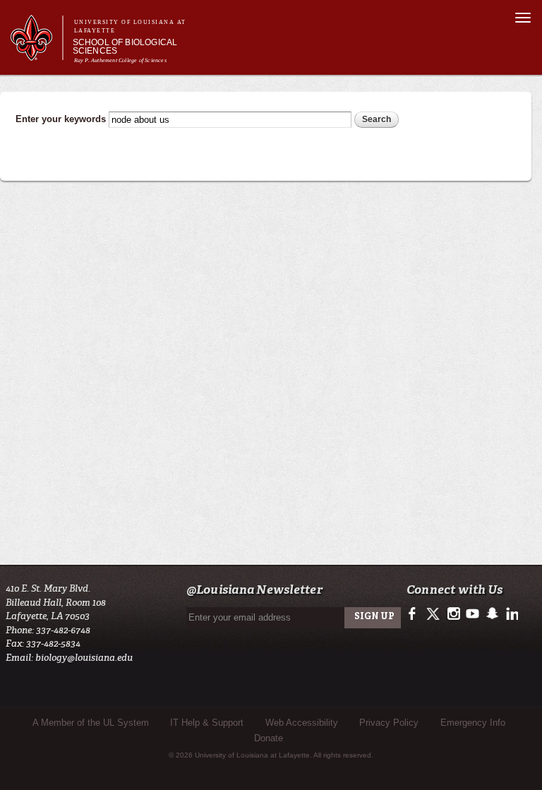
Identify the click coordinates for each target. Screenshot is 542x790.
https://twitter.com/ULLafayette (434, 614)
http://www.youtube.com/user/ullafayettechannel (472, 614)
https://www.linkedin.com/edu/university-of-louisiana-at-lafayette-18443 (510, 614)
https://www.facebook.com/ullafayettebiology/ (415, 614)
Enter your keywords (62, 119)
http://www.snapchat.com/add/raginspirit (491, 614)
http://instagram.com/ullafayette (453, 614)
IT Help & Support (206, 722)
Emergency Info (472, 722)
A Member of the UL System (90, 722)
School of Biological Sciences (125, 46)
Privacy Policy (388, 722)
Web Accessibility (301, 722)
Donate (268, 738)
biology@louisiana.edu (84, 658)
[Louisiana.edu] (36, 54)
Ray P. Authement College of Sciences (120, 60)
